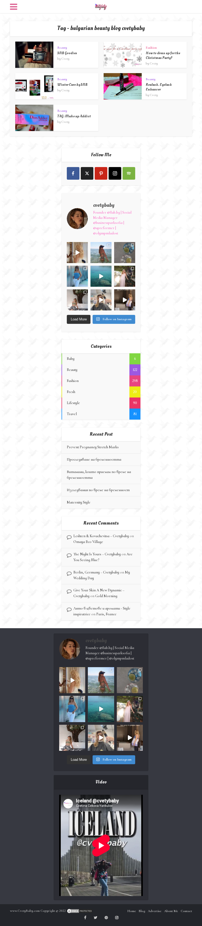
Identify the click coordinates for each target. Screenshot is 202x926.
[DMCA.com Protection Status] (80, 911)
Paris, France (106, 614)
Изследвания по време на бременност (98, 490)
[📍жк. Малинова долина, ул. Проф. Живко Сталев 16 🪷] (124, 299)
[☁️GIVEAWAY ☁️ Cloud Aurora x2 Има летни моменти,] (77, 252)
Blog (142, 911)
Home (131, 911)
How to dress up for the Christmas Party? (163, 55)
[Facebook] (73, 173)
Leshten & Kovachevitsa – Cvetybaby (101, 536)
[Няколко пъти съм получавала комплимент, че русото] (101, 299)
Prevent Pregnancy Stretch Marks (93, 447)
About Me (171, 911)
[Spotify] (129, 173)
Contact (186, 911)
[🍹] (77, 276)
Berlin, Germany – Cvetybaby (96, 572)
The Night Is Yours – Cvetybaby (97, 554)
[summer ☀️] (101, 276)
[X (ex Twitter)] (87, 173)
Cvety (65, 59)
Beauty (62, 48)
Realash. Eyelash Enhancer (159, 87)
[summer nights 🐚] (124, 252)
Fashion (151, 48)
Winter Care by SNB (72, 84)
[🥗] (124, 276)
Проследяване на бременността (94, 459)
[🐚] (77, 299)
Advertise (154, 911)
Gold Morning (106, 596)
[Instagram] (115, 173)
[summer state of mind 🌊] (101, 252)
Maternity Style (78, 502)
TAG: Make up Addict (74, 116)
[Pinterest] (101, 173)
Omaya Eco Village (88, 542)
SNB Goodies (67, 53)
